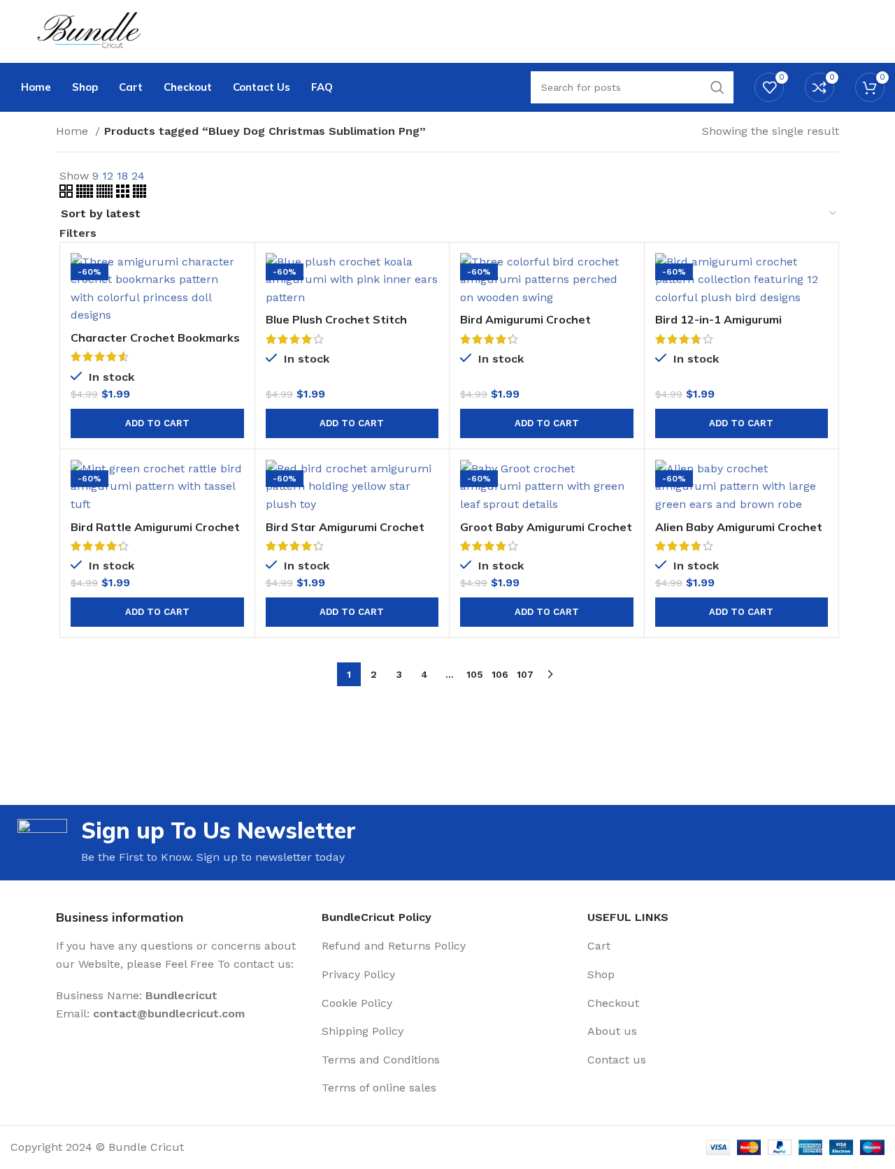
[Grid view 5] (86, 194)
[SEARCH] (717, 87)
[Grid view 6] (106, 194)
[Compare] (233, 275)
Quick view (233, 307)
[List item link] (447, 946)
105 (474, 674)
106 (500, 674)
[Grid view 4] (139, 194)
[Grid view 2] (67, 194)
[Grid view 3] (124, 194)
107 (525, 674)
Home (74, 131)
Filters (77, 233)
